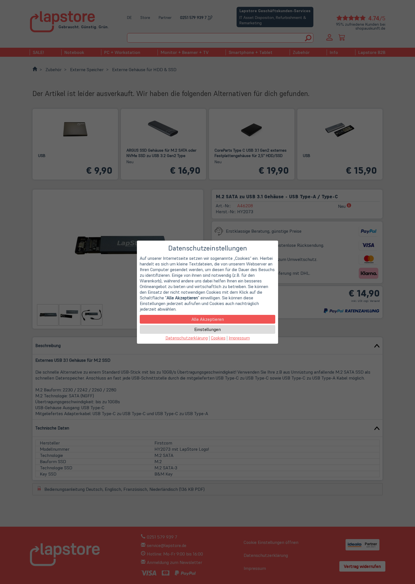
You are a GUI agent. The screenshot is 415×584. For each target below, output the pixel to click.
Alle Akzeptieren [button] (207, 319)
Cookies (218, 338)
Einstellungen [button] (207, 329)
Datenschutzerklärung (186, 338)
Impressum (239, 338)
